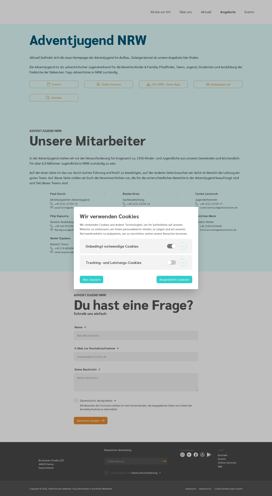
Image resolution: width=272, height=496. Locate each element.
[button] (136, 246)
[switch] (171, 246)
